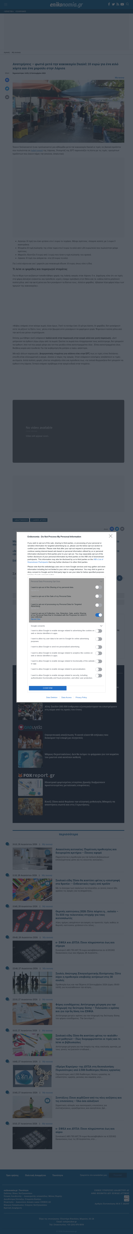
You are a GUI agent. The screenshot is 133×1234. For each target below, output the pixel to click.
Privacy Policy (81, 697)
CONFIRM (48, 688)
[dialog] (66, 617)
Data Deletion (51, 697)
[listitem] (66, 581)
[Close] (111, 536)
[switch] (98, 587)
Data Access (66, 697)
